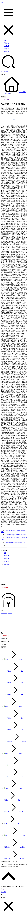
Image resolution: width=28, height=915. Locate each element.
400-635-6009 (4, 71)
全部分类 (3, 96)
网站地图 (3, 892)
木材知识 (7, 93)
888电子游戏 (23, 92)
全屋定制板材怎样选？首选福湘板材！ (16, 535)
